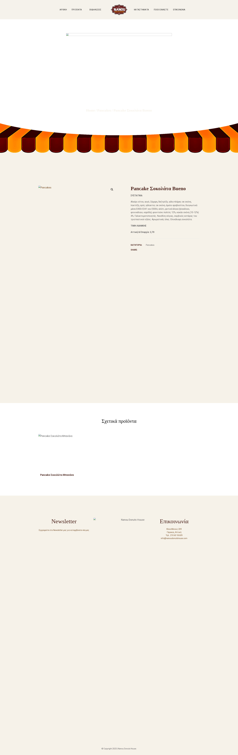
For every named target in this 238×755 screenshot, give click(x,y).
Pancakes (150, 245)
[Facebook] (169, 543)
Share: (134, 250)
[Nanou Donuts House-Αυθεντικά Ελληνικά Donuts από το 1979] (119, 9)
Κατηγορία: (136, 245)
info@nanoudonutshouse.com (174, 538)
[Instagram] (179, 543)
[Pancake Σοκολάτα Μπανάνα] (57, 452)
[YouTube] (174, 543)
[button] (111, 189)
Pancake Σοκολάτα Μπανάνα (57, 474)
